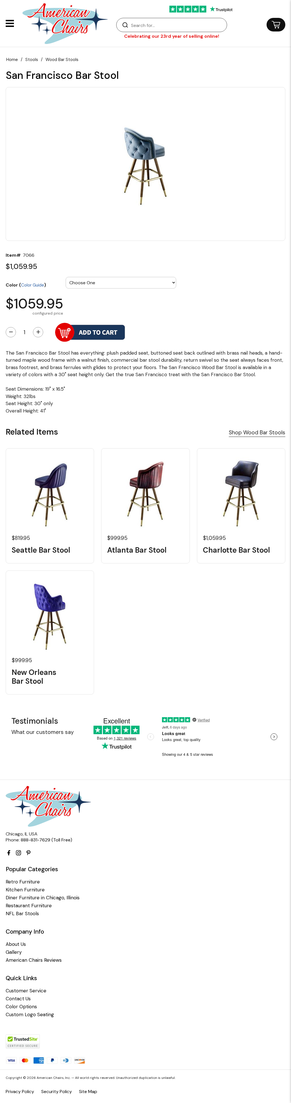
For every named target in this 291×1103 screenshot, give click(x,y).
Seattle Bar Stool (41, 550)
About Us (16, 944)
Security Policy (56, 1091)
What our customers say (42, 732)
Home (12, 59)
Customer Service (26, 990)
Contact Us (18, 998)
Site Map (88, 1091)
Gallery (14, 952)
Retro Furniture (23, 881)
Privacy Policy (20, 1091)
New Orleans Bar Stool (34, 677)
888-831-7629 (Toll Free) (46, 840)
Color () (26, 285)
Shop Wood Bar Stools (257, 432)
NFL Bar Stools (22, 913)
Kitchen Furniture (25, 889)
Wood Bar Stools (61, 59)
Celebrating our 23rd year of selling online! (171, 36)
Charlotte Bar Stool (236, 550)
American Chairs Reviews (34, 960)
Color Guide (32, 285)
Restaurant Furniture (29, 905)
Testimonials (34, 721)
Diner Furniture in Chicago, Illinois (43, 897)
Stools (31, 59)
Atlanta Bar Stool (137, 550)
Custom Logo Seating (30, 1014)
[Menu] (10, 23)
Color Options (21, 1006)
